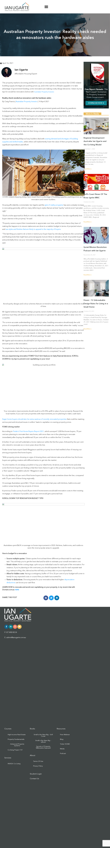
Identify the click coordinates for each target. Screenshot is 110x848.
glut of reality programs (54, 205)
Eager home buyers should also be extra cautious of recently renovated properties (34, 419)
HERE (17, 590)
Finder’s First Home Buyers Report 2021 (28, 431)
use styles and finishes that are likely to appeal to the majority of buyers (33, 229)
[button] (46, 7)
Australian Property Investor (26, 102)
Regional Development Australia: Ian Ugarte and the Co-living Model (95, 141)
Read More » (88, 169)
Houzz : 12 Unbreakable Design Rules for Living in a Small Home (96, 303)
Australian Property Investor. (44, 92)
